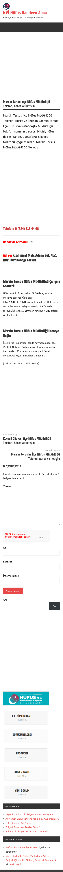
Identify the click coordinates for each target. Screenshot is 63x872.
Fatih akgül (16, 864)
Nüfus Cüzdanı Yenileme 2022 (22, 847)
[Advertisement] (31, 67)
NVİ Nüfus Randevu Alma (25, 13)
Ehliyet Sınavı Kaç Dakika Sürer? (23, 827)
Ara (5, 599)
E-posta (7, 561)
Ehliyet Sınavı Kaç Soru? (19, 822)
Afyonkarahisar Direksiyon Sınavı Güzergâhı (29, 814)
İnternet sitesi (11, 575)
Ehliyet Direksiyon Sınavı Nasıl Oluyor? (26, 831)
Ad (4, 547)
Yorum (8, 486)
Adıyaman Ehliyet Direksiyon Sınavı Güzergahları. (32, 818)
